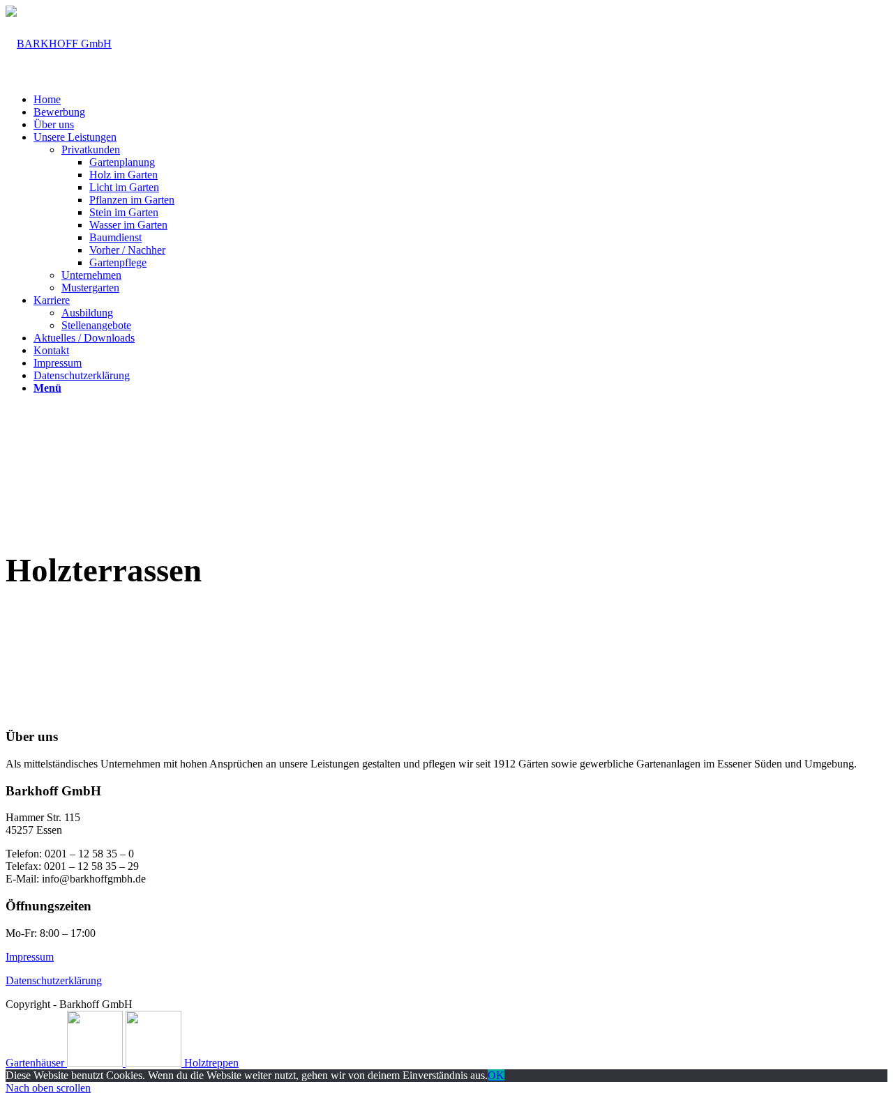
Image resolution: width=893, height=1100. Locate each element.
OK (496, 1075)
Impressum (30, 957)
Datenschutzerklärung (54, 980)
